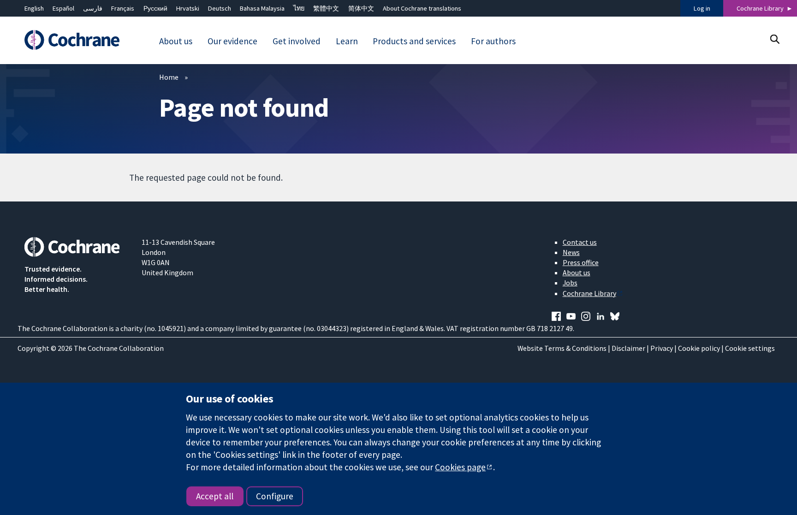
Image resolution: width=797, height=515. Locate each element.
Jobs (570, 282)
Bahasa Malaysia (262, 8)
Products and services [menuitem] (414, 41)
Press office (581, 262)
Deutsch (219, 8)
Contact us (580, 242)
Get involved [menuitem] (297, 41)
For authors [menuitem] (493, 41)
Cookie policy (699, 348)
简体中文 (361, 8)
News (571, 252)
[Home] (76, 40)
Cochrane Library (760, 8)
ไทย (298, 8)
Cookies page (460, 467)
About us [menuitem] (175, 41)
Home (168, 77)
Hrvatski (187, 8)
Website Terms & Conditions (562, 348)
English (34, 8)
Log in (702, 8)
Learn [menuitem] (347, 41)
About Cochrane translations (422, 8)
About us (576, 272)
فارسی (92, 8)
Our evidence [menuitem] (232, 41)
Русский (155, 8)
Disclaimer (628, 348)
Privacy (661, 348)
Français (122, 8)
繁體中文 (326, 8)
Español (63, 8)
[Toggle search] (774, 39)
